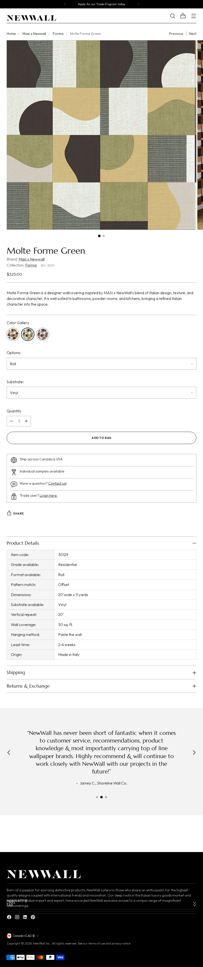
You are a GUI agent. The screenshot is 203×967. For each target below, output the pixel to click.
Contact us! (57, 483)
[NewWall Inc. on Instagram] (18, 918)
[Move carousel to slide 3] (106, 797)
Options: (14, 352)
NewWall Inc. (42, 943)
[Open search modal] (176, 16)
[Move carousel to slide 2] (101, 797)
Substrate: (15, 381)
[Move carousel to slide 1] (97, 797)
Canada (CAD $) (24, 936)
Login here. (48, 495)
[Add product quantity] (26, 421)
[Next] (138, 4)
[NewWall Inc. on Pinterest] (33, 918)
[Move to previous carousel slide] (181, 835)
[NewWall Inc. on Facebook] (10, 918)
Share (18, 513)
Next (192, 33)
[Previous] (64, 4)
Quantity (14, 410)
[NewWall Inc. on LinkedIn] (25, 918)
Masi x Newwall (34, 33)
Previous (176, 33)
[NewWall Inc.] (31, 18)
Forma (58, 33)
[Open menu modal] (194, 16)
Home (11, 33)
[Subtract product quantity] (11, 421)
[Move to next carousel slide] (192, 834)
